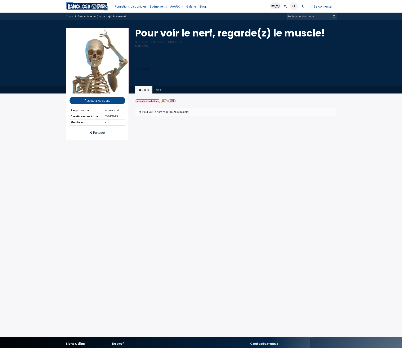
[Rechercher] (333, 16)
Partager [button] (98, 132)
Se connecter (323, 6)
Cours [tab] (145, 89)
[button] (294, 6)
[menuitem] (130, 6)
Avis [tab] (158, 89)
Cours (69, 16)
